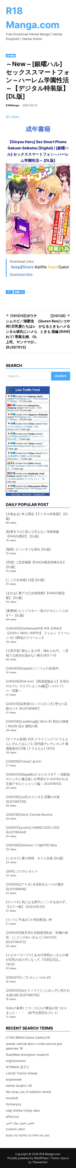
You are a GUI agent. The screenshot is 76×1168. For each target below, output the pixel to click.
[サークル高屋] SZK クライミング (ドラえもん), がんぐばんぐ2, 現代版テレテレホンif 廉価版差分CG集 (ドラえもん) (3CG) (37, 743)
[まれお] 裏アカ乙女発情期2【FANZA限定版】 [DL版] (35, 595)
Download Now (21, 274)
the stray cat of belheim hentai (28, 1092)
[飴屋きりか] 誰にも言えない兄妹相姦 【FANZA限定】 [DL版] (32, 534)
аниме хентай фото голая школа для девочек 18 (34, 1046)
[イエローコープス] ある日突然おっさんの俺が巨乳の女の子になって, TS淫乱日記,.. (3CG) (37, 959)
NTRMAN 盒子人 (18, 1067)
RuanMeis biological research (27, 1054)
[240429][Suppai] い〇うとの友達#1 (32, 668)
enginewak (14, 1079)
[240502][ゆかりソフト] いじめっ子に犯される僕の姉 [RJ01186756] (38, 992)
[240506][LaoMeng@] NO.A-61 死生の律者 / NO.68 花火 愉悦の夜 (37, 723)
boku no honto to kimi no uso (27, 1135)
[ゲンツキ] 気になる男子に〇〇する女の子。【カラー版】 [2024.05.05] (37, 904)
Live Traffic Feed (28, 390)
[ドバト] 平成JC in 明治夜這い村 (29, 920)
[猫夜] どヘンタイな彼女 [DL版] (28, 549)
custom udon (15, 1129)
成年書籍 (11, 55)
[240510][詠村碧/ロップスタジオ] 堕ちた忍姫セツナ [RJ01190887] (36, 706)
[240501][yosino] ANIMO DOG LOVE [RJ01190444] (33, 830)
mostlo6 (12, 1098)
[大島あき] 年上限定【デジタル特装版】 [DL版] (37, 516)
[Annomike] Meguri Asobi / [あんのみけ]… (26, 446)
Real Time (26, 494)
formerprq (13, 1104)
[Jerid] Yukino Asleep (21, 1073)
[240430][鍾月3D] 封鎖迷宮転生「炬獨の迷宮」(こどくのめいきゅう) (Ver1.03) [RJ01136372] (37, 937)
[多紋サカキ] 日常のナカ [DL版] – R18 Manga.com (27, 427)
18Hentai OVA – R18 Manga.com (30, 488)
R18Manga (12, 105)
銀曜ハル (19, 292)
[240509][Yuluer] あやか (24, 761)
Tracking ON (38, 494)
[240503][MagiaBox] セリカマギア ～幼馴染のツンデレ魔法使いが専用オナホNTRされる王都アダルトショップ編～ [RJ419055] (38, 779)
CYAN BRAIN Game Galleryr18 (28, 1037)
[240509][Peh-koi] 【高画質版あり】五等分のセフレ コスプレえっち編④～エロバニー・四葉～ (37, 686)
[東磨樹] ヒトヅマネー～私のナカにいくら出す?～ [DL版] (37, 613)
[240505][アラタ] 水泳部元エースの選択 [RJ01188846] (35, 886)
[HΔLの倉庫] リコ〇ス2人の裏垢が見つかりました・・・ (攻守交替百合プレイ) (36, 1010)
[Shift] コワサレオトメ (22, 871)
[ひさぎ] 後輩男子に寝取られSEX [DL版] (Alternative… (27, 456)
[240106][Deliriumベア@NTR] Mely (31, 845)
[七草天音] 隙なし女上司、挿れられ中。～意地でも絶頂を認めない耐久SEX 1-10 (37, 653)
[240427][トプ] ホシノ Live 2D (28, 977)
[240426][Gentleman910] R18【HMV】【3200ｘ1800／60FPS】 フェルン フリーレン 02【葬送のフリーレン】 (38, 633)
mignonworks (16, 1061)
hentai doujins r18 (19, 1086)
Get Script (15, 494)
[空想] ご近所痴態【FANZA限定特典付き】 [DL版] (36, 564)
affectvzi (12, 1117)
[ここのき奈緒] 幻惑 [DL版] (25, 580)
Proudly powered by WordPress (28, 1158)
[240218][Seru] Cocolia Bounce (29, 814)
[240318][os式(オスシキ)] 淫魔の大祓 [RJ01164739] (33, 799)
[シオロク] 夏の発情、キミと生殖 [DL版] (34, 858)
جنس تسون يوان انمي (20, 1123)
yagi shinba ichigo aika (23, 1110)
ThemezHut (39, 1162)
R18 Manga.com (49, 1154)
